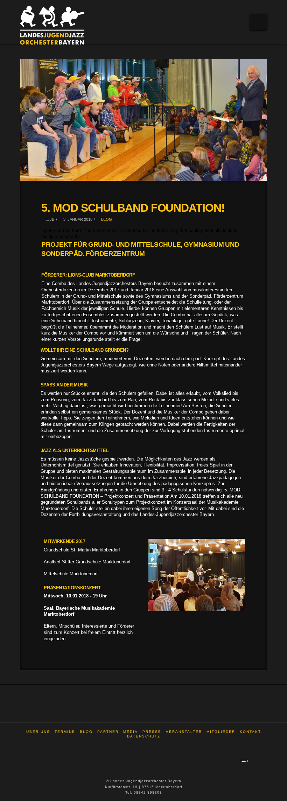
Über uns (38, 732)
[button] (258, 22)
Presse (151, 732)
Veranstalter (184, 732)
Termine (65, 732)
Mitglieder (220, 732)
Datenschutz (143, 736)
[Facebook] (143, 745)
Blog (106, 219)
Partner (108, 732)
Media (130, 732)
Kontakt (250, 732)
